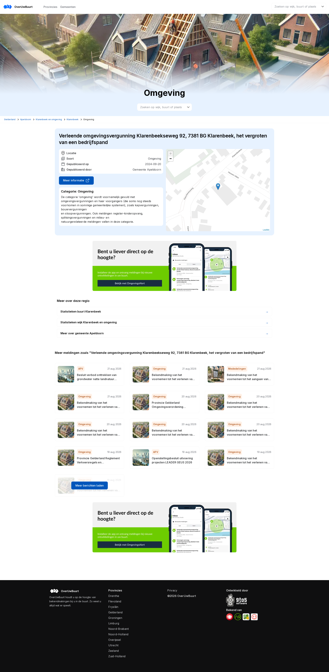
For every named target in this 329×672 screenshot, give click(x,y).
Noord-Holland (118, 634)
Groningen (115, 618)
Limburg (113, 623)
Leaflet (266, 229)
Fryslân (113, 607)
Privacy (172, 590)
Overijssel (114, 639)
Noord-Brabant (118, 629)
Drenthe (113, 596)
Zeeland (113, 650)
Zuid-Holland (116, 656)
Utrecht (113, 645)
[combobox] (298, 6)
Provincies (50, 7)
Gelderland (115, 612)
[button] (218, 186)
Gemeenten (68, 7)
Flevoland (114, 601)
